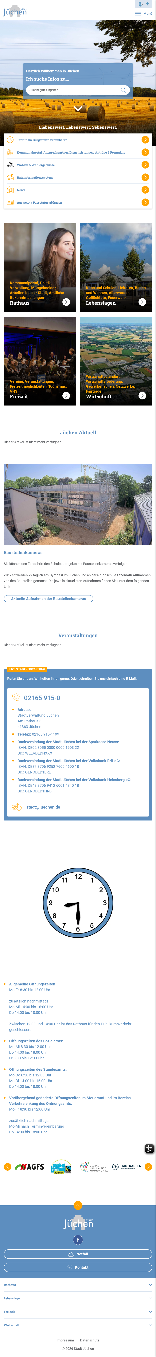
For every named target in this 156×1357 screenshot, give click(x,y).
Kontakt (81, 1267)
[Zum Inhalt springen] (78, 108)
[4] (78, 118)
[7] (110, 118)
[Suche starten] (123, 90)
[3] (67, 118)
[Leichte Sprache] (141, 4)
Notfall (82, 1254)
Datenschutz (89, 1340)
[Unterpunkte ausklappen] (150, 1285)
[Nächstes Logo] (148, 1167)
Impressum (65, 1340)
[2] (56, 118)
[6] (99, 118)
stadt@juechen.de (43, 807)
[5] (88, 118)
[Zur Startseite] (14, 11)
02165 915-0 (42, 698)
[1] (46, 118)
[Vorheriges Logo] (7, 1167)
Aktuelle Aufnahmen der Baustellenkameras (48, 598)
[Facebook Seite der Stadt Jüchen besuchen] (78, 1240)
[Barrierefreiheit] (147, 4)
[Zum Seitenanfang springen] (78, 1205)
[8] (120, 118)
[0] (35, 118)
